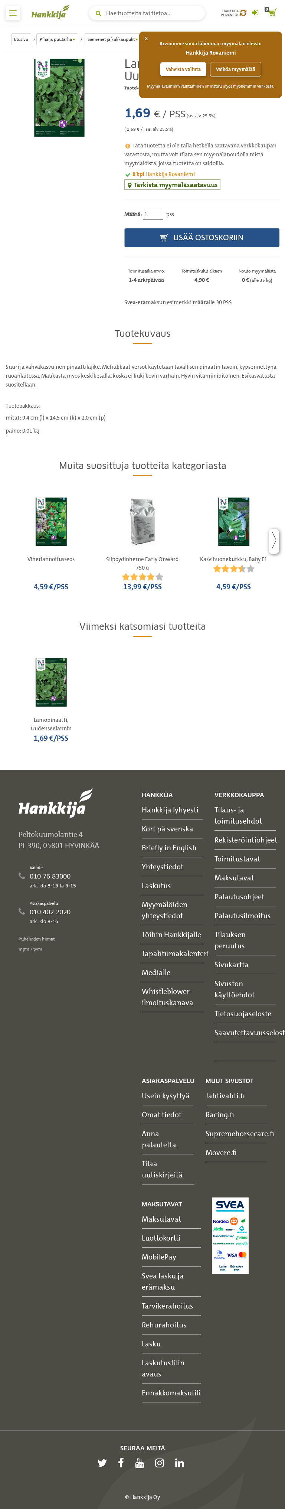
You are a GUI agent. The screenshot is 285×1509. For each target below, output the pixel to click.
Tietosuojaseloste (242, 1013)
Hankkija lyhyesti (170, 810)
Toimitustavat (237, 859)
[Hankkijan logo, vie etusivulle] (52, 11)
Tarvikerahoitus (167, 1306)
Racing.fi (220, 1114)
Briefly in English (169, 848)
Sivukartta (231, 964)
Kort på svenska (167, 829)
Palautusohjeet (239, 897)
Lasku (151, 1344)
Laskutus (156, 885)
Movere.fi (221, 1152)
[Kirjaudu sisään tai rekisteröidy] (255, 13)
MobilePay (159, 1257)
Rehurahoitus (164, 1325)
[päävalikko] (13, 13)
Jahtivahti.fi (225, 1096)
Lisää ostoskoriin (207, 237)
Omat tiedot (161, 1114)
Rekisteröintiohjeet (245, 840)
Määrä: (133, 214)
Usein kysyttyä (166, 1096)
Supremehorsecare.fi (240, 1133)
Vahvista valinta (183, 69)
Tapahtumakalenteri (175, 953)
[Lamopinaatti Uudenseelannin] (59, 98)
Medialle (156, 972)
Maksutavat (234, 878)
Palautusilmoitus (242, 915)
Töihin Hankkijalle (171, 934)
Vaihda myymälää (235, 69)
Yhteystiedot (162, 866)
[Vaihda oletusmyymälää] (243, 13)
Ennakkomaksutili (171, 1393)
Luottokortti (161, 1238)
